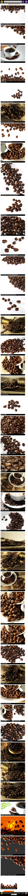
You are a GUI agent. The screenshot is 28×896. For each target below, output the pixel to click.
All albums (22, 893)
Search (23, 2)
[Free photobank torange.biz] (1, 1)
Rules (19, 893)
